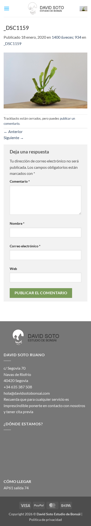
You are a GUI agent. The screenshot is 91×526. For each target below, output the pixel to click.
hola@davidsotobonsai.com (27, 393)
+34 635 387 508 (18, 386)
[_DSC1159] (45, 80)
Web (13, 269)
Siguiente (14, 137)
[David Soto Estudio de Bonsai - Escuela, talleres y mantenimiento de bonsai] (45, 8)
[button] (6, 8)
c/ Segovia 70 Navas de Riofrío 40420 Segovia (17, 374)
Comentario (20, 181)
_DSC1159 (12, 43)
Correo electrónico (25, 246)
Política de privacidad (45, 519)
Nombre (17, 223)
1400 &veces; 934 (66, 37)
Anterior (13, 131)
